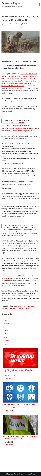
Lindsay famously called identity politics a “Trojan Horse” (19, 128)
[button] (37, 4)
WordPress (31, 474)
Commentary (8, 378)
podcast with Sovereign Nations (21, 130)
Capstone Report (8, 24)
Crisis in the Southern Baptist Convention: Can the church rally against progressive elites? (20, 437)
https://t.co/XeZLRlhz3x (14, 123)
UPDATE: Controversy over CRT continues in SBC (18, 404)
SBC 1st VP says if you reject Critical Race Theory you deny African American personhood (19, 371)
